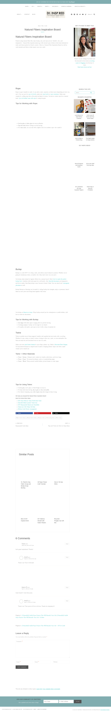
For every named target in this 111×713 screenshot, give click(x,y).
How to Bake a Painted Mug (79, 139)
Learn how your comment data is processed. (48, 689)
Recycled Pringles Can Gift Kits (59, 520)
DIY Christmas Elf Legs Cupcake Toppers (78, 188)
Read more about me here (85, 67)
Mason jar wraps (27, 312)
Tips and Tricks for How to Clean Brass (59, 425)
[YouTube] (83, 14)
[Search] (91, 92)
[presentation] (26, 468)
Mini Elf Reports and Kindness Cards (79, 165)
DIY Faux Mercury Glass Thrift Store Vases (29, 400)
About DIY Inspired (42, 709)
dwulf (26, 557)
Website (55, 662)
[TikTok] (85, 14)
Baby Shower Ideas (20, 417)
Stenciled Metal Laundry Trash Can (27, 402)
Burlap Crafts (41, 417)
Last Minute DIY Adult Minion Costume (79, 117)
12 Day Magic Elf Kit (7, 709)
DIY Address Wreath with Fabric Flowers (42, 520)
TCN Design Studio (104, 709)
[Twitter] (80, 14)
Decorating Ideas (50, 417)
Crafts (46, 25)
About (34, 709)
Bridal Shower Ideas (31, 417)
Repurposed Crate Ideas (22, 425)
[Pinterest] (77, 14)
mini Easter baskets (30, 344)
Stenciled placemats (54, 281)
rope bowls (46, 94)
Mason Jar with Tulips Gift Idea (26, 407)
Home (39, 25)
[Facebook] (71, 14)
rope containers (55, 94)
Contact (27, 14)
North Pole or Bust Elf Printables (90, 188)
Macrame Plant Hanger (61, 344)
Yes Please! (72, 2)
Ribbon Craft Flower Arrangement (27, 409)
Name (18, 662)
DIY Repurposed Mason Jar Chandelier (28, 405)
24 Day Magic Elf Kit (17, 709)
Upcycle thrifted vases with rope (27, 98)
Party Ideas (58, 417)
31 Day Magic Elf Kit (28, 709)
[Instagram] (74, 14)
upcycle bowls (32, 94)
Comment (19, 641)
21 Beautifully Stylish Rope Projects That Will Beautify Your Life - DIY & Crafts (43, 625)
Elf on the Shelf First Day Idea (90, 164)
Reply (67, 543)
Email (37, 662)
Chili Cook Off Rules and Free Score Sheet (90, 117)
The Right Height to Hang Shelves (90, 139)
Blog (33, 14)
